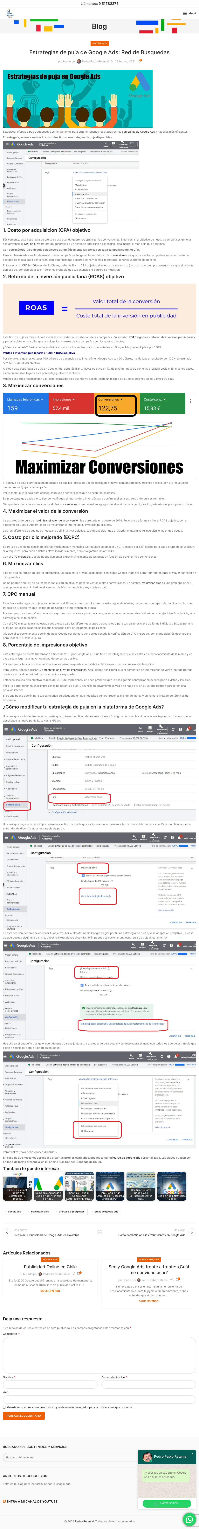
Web (6, 1392)
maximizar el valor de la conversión (57, 520)
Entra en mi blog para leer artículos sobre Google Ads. (37, 1483)
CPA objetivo (32, 243)
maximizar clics (151, 582)
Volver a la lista (99, 1232)
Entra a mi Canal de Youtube (32, 1501)
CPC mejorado (21, 556)
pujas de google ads (106, 1211)
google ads (14, 1211)
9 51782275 (109, 4)
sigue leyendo (50, 1290)
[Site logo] (10, 13)
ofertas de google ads (72, 1211)
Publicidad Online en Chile (50, 1266)
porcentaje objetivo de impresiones (64, 669)
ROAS (132, 337)
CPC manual (19, 623)
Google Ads (100, 43)
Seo (156, 1259)
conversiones (118, 255)
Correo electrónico (114, 1377)
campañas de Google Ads (138, 131)
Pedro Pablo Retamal (95, 61)
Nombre (9, 1377)
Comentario (11, 1334)
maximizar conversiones (62, 504)
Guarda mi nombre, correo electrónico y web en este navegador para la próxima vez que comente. (70, 1407)
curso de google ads (126, 1157)
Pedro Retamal (84, 1521)
